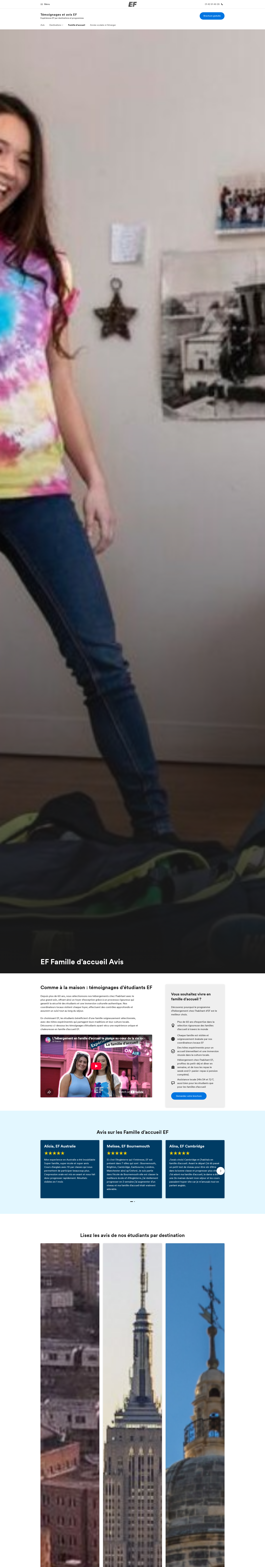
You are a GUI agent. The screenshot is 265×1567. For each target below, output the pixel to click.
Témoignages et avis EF (58, 14)
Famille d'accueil (76, 25)
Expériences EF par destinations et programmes (62, 18)
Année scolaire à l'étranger (103, 25)
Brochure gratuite (212, 15)
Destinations (55, 25)
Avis (42, 25)
